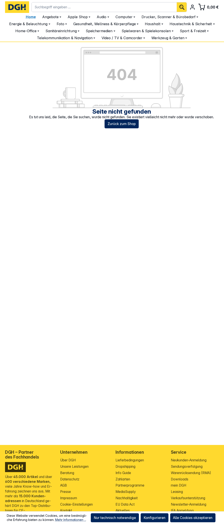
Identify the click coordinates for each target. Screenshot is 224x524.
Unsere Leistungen (74, 466)
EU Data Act (125, 504)
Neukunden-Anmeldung (188, 460)
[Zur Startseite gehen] (17, 7)
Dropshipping (125, 466)
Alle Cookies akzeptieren (192, 518)
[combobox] (104, 7)
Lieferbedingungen (130, 460)
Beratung (67, 473)
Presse (65, 492)
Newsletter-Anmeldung (188, 504)
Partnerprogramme (130, 485)
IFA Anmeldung (182, 510)
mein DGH (178, 485)
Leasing (177, 492)
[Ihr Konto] (192, 7)
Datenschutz (69, 479)
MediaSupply (126, 492)
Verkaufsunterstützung (188, 498)
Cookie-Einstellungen (76, 504)
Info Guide (123, 473)
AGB (63, 485)
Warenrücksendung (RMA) (191, 473)
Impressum (68, 498)
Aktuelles (123, 510)
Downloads (179, 479)
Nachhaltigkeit (127, 498)
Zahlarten (123, 479)
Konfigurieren (154, 518)
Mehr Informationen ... (70, 520)
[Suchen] (182, 7)
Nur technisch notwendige (115, 518)
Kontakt (66, 510)
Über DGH (68, 460)
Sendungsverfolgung (187, 466)
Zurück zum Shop (122, 124)
